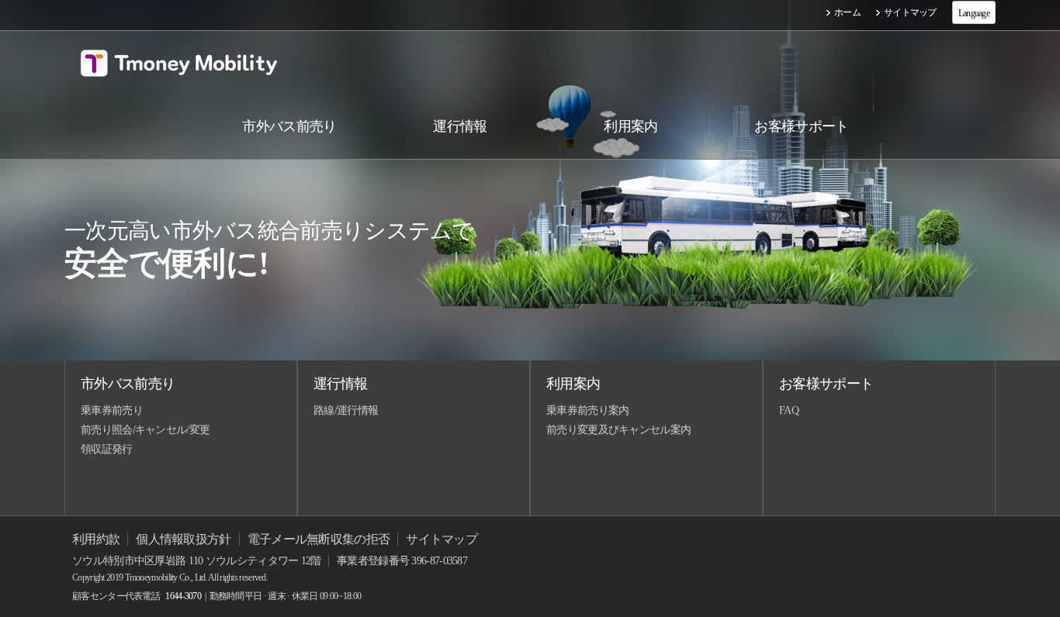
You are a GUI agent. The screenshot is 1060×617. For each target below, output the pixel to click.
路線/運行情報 (345, 410)
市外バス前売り (128, 383)
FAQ (788, 410)
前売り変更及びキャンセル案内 (618, 430)
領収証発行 (107, 449)
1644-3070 (183, 596)
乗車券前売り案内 (587, 410)
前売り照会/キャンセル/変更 (145, 430)
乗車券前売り (112, 410)
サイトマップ (910, 12)
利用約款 (96, 539)
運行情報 (340, 383)
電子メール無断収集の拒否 (319, 539)
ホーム (847, 12)
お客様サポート (826, 383)
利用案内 (573, 383)
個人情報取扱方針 (183, 539)
